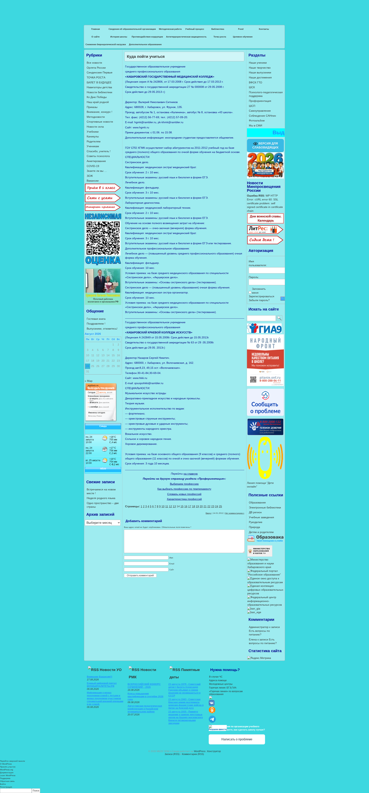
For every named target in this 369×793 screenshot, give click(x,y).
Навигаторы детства (99, 87)
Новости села (95, 126)
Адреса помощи (218, 680)
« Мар (88, 380)
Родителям (94, 141)
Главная (95, 29)
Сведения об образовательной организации (132, 29)
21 (205, 506)
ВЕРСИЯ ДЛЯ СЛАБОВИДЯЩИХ (265, 145)
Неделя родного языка (101, 498)
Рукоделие (255, 522)
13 (174, 506)
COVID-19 (93, 166)
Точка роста (220, 37)
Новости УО (111, 670)
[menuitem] (184, 790)
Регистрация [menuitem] (6, 787)
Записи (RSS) (172, 754)
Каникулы (93, 136)
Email (171, 564)
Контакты (264, 29)
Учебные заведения (261, 517)
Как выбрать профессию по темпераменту (184, 488)
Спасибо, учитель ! (99, 151)
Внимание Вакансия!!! (99, 676)
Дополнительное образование (145, 44)
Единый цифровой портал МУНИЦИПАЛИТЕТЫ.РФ (102, 685)
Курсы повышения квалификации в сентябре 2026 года (145, 696)
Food (241, 29)
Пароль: (254, 277)
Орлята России (96, 67)
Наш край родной (98, 102)
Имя (171, 558)
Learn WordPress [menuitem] (7, 775)
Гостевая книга (96, 318)
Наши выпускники (260, 72)
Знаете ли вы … (97, 170)
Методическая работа (170, 29)
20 (201, 506)
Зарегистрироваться (261, 296)
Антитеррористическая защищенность (186, 37)
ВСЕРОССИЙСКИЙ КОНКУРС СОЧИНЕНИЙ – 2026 (144, 685)
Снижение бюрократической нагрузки (106, 44)
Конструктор (214, 751)
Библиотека (217, 29)
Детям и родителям (261, 532)
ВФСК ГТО (255, 82)
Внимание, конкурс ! (99, 111)
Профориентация (260, 100)
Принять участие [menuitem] (8, 767)
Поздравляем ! (96, 323)
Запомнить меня (258, 290)
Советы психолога (98, 156)
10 (163, 506)
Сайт (171, 570)
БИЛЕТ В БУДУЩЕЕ (99, 82)
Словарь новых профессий (184, 494)
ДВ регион (255, 512)
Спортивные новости (100, 121)
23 (212, 506)
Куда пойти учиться (146, 56)
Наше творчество (260, 67)
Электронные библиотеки (265, 507)
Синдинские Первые (99, 72)
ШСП (252, 105)
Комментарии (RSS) (193, 754)
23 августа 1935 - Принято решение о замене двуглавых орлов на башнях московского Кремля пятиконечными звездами (185, 717)
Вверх (208, 513)
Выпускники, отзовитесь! (102, 328)
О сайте (95, 37)
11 (166, 506)
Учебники (93, 131)
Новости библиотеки (99, 92)
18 (193, 506)
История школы (118, 37)
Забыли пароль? (259, 300)
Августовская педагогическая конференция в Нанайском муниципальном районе (145, 709)
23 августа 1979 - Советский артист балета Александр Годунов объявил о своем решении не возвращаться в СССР (184, 690)
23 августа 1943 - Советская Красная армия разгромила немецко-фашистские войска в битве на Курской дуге (186, 703)
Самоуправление (260, 110)
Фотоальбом (257, 120)
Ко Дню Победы (97, 97)
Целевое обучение (243, 37)
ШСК (252, 87)
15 (182, 506)
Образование (257, 502)
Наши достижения (260, 77)
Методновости (96, 116)
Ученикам (93, 146)
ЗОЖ (90, 175)
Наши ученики (258, 62)
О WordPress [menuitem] (6, 764)
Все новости (94, 62)
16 (185, 506)
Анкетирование (96, 161)
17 (189, 506)
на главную (191, 473)
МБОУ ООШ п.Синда (184, 9)
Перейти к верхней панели (12, 761)
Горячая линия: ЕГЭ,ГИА (222, 687)
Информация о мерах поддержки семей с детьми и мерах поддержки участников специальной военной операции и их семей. (105, 698)
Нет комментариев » (234, 513)
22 (208, 506)
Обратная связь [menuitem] (7, 781)
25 (220, 506)
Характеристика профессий (184, 499)
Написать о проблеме (236, 739)
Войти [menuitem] (3, 784)
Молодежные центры (221, 684)
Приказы (92, 107)
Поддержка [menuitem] (5, 778)
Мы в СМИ (255, 125)
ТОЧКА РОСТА (96, 77)
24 (216, 506)
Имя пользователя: (255, 263)
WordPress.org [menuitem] (6, 770)
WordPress (199, 751)
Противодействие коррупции (147, 37)
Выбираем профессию (184, 483)
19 (197, 506)
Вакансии (93, 180)
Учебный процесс (194, 29)
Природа (254, 527)
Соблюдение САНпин (262, 115)
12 (170, 506)
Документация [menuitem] (6, 772)
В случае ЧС (216, 676)
